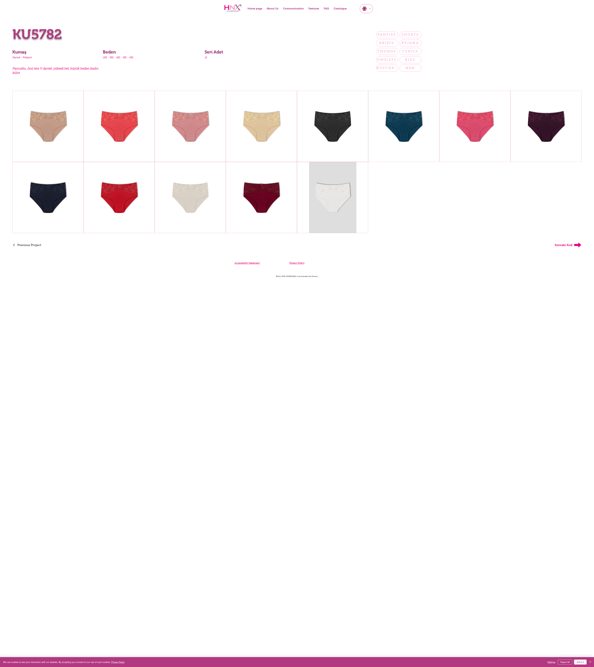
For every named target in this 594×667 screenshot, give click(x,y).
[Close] (590, 662)
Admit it (580, 662)
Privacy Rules (118, 662)
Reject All (565, 662)
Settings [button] (551, 662)
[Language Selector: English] (366, 8)
